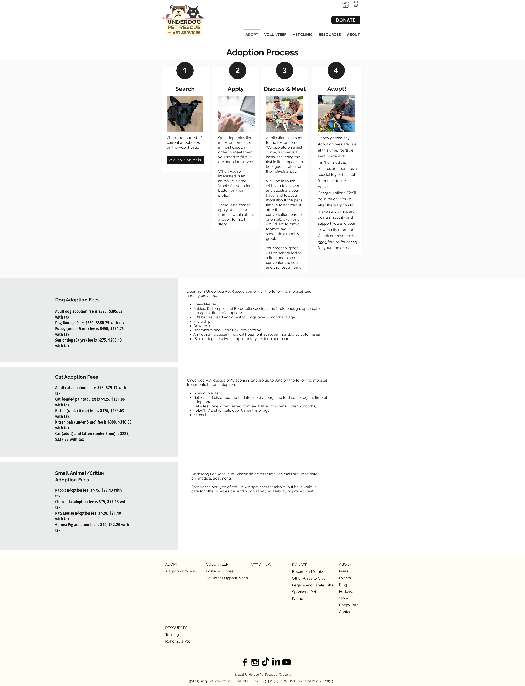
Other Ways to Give (306, 578)
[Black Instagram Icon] (255, 662)
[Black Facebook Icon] (245, 662)
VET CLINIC (261, 565)
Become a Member (306, 571)
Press (343, 571)
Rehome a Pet (177, 641)
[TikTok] (265, 662)
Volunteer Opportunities (220, 578)
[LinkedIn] (276, 662)
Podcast (346, 591)
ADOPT (171, 564)
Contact (346, 612)
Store (343, 598)
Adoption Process (179, 571)
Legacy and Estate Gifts (306, 585)
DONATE (299, 565)
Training (172, 634)
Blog (343, 584)
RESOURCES (176, 628)
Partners (299, 598)
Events (345, 578)
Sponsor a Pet (304, 592)
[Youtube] (286, 662)
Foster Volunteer (220, 571)
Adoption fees (330, 144)
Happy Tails (349, 605)
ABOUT (345, 564)
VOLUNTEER (217, 564)
